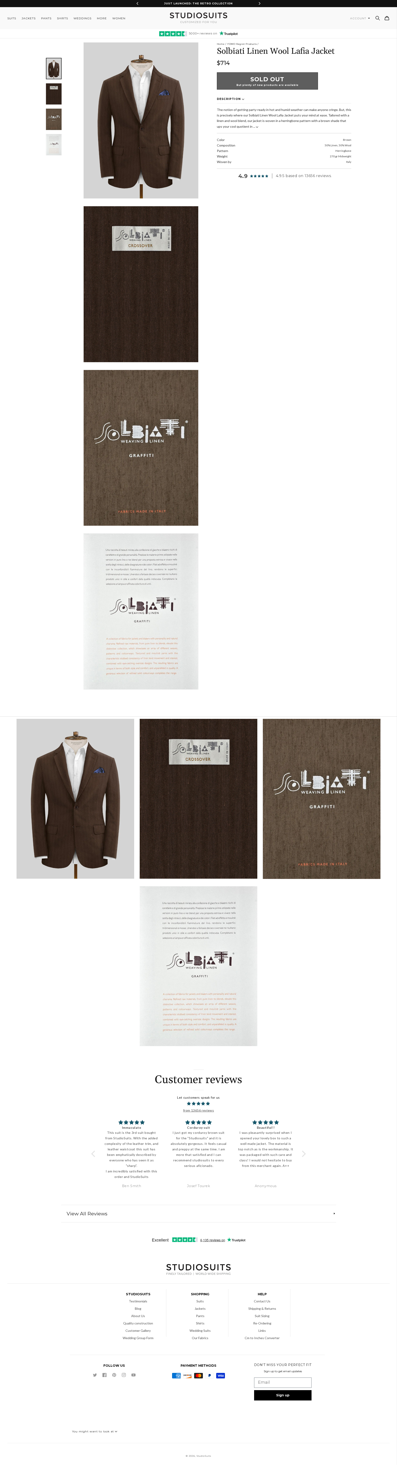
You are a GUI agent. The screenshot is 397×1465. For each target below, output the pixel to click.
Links (262, 1330)
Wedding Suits (200, 1330)
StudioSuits (203, 1455)
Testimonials (138, 1301)
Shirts (200, 1323)
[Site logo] (198, 1270)
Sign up (282, 1395)
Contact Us (262, 1301)
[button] (377, 18)
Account (358, 18)
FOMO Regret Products (242, 43)
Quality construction (138, 1323)
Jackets (200, 1308)
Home (220, 43)
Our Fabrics (200, 1338)
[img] (198, 1103)
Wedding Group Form (138, 1338)
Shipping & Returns (262, 1308)
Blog (138, 1308)
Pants (200, 1316)
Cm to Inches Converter (262, 1338)
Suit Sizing (262, 1316)
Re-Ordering (262, 1323)
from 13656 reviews (198, 1110)
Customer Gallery (138, 1330)
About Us (138, 1316)
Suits (200, 1301)
